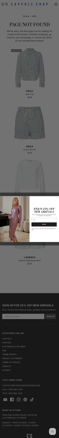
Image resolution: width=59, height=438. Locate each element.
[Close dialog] (57, 197)
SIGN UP (44, 224)
